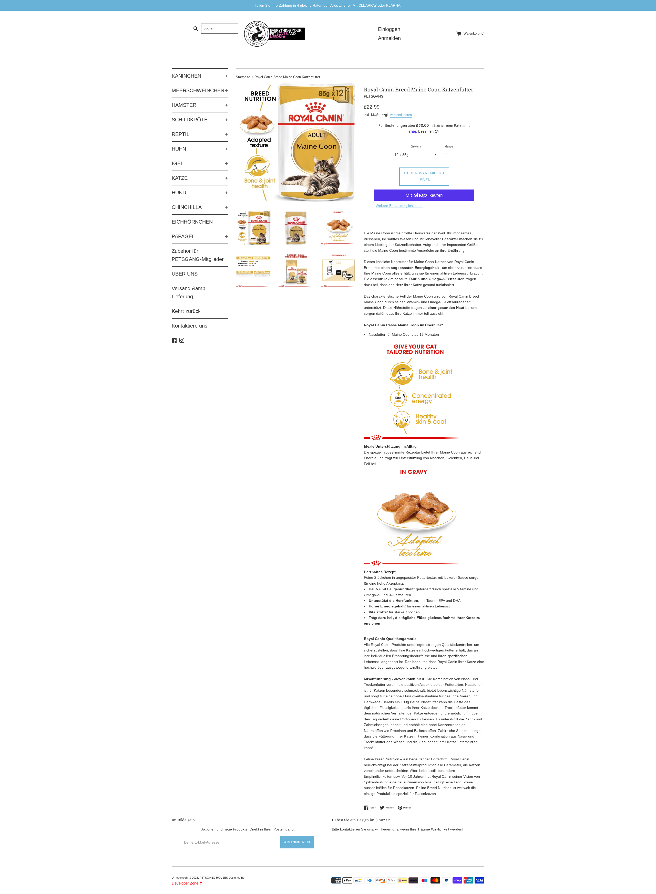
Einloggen (389, 29)
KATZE (200, 178)
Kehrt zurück (186, 311)
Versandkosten (401, 115)
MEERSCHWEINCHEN (200, 90)
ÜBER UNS (185, 274)
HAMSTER (200, 105)
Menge (449, 146)
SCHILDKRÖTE (200, 119)
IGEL (200, 163)
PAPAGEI (200, 236)
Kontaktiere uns (189, 326)
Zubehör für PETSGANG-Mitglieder (198, 255)
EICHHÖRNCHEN (192, 222)
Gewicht (416, 146)
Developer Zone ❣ (187, 883)
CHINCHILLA (200, 207)
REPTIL (200, 134)
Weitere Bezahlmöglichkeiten (399, 206)
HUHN (200, 149)
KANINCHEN (200, 76)
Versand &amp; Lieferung (189, 292)
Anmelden (389, 38)
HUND (200, 192)
